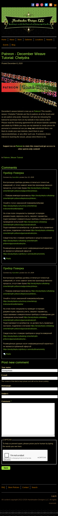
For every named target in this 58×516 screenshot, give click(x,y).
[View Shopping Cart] (55, 5)
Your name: (6, 367)
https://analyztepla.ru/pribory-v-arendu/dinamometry (24, 254)
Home (3, 40)
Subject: (4, 394)
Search (34, 487)
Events (5, 45)
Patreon (37, 111)
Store (19, 40)
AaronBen (15, 177)
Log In (54, 496)
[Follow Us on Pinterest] (42, 4)
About (12, 40)
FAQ (3, 487)
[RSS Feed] (51, 4)
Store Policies (13, 487)
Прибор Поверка (13, 172)
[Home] (29, 20)
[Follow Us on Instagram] (38, 4)
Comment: (6, 401)
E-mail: (4, 375)
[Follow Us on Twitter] (47, 4)
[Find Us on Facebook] (33, 4)
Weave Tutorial (17, 157)
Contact (25, 487)
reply (8, 258)
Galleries (28, 40)
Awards (49, 40)
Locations (39, 40)
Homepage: (6, 386)
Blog (13, 45)
